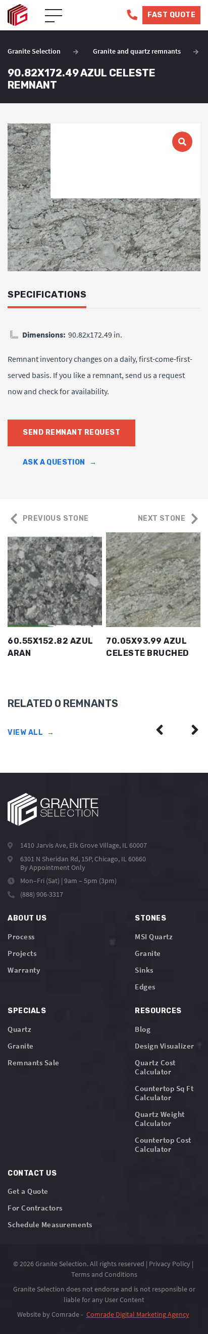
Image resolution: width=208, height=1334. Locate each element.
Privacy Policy (169, 1263)
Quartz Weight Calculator (160, 1118)
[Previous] (159, 729)
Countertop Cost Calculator (163, 1144)
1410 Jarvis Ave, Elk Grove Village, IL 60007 (83, 845)
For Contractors (35, 1208)
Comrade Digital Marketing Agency (137, 1314)
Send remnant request (71, 432)
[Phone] (132, 15)
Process (21, 936)
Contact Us (32, 1173)
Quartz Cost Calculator (155, 1067)
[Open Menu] (53, 16)
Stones (150, 918)
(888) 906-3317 (41, 894)
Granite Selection (34, 51)
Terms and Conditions (104, 1274)
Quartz (19, 1029)
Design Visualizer (164, 1046)
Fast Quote (171, 15)
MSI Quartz (154, 936)
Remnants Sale (34, 1062)
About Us (27, 918)
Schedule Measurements (50, 1224)
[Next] (194, 729)
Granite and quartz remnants (137, 51)
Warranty (24, 970)
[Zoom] (104, 197)
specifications (47, 294)
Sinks (144, 970)
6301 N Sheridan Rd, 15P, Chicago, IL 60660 (83, 858)
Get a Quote (28, 1191)
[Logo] (53, 809)
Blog (142, 1029)
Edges (145, 986)
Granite (148, 953)
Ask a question (59, 462)
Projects (22, 953)
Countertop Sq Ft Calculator (164, 1092)
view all (31, 732)
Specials (27, 1011)
